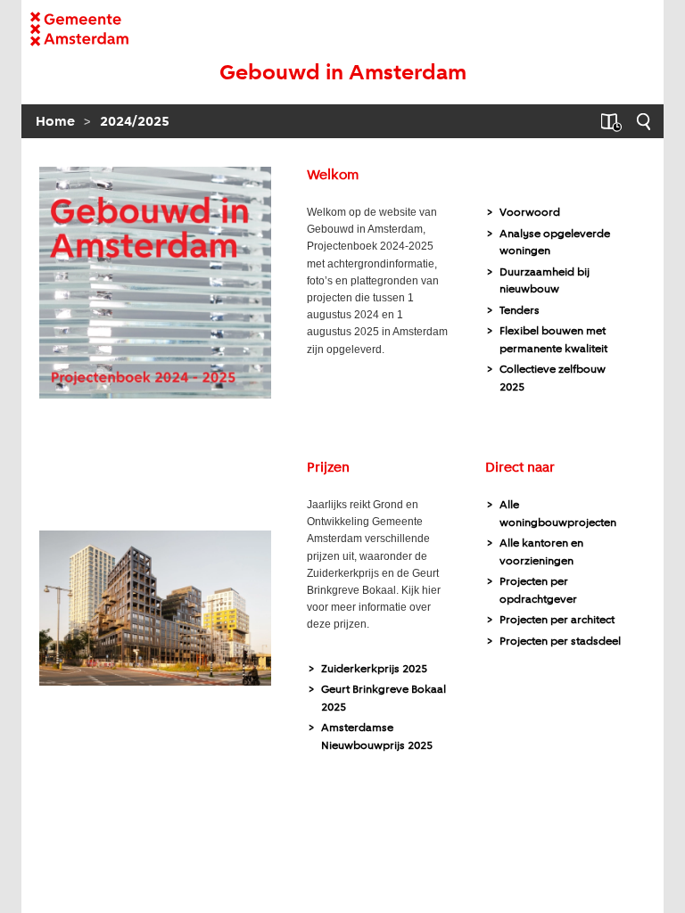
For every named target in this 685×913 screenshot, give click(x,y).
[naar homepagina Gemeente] (99, 28)
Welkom (333, 176)
